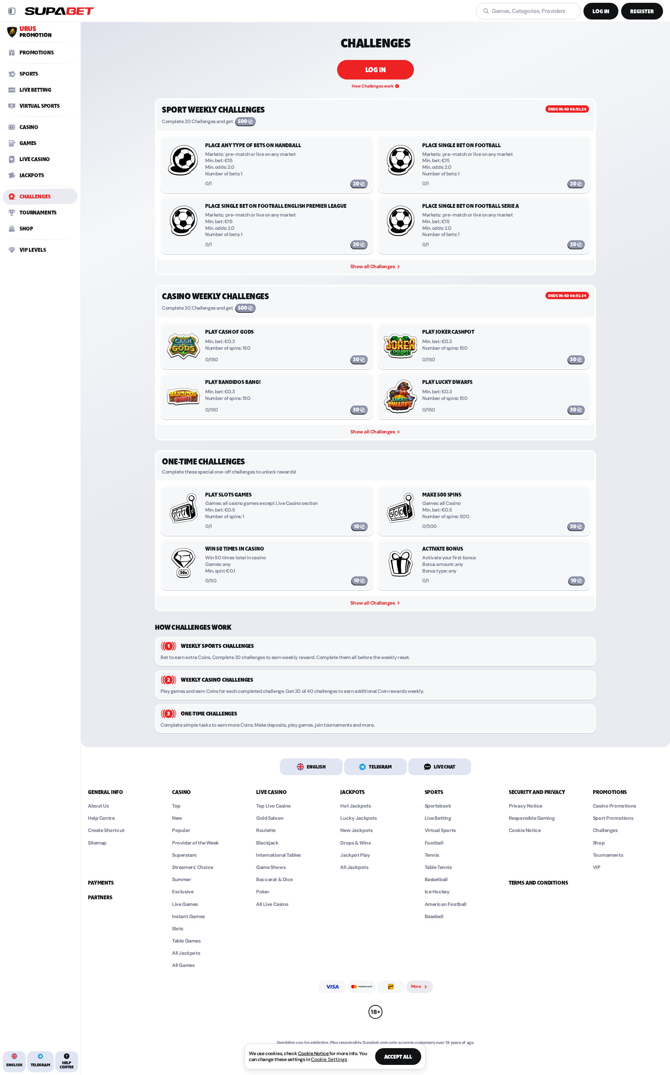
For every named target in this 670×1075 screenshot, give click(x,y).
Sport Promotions (613, 818)
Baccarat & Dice (274, 880)
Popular (181, 830)
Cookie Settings (329, 1059)
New (177, 818)
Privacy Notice (525, 806)
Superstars (184, 855)
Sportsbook (438, 806)
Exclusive (182, 892)
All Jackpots (186, 953)
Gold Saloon (269, 818)
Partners (100, 897)
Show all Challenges (372, 432)
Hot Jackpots (355, 806)
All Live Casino (272, 904)
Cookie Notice (525, 830)
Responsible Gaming (531, 818)
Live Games (185, 904)
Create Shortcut (106, 830)
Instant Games (188, 916)
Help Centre (101, 818)
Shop (598, 843)
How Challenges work (372, 86)
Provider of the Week (195, 843)
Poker (262, 892)
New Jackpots (356, 830)
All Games (183, 965)
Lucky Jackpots (358, 818)
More (416, 986)
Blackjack (267, 843)
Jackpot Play (355, 855)
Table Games (186, 941)
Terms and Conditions (538, 883)
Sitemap (97, 843)
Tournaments (608, 855)
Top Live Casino (273, 806)
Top (176, 806)
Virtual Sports (440, 830)
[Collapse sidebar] (12, 11)
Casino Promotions (614, 806)
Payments (101, 883)
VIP (597, 867)
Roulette (266, 830)
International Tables (278, 855)
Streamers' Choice (192, 867)
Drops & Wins (355, 843)
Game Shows (270, 867)
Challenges (605, 830)
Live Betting (438, 818)
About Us (98, 806)
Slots (177, 929)
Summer (181, 880)
